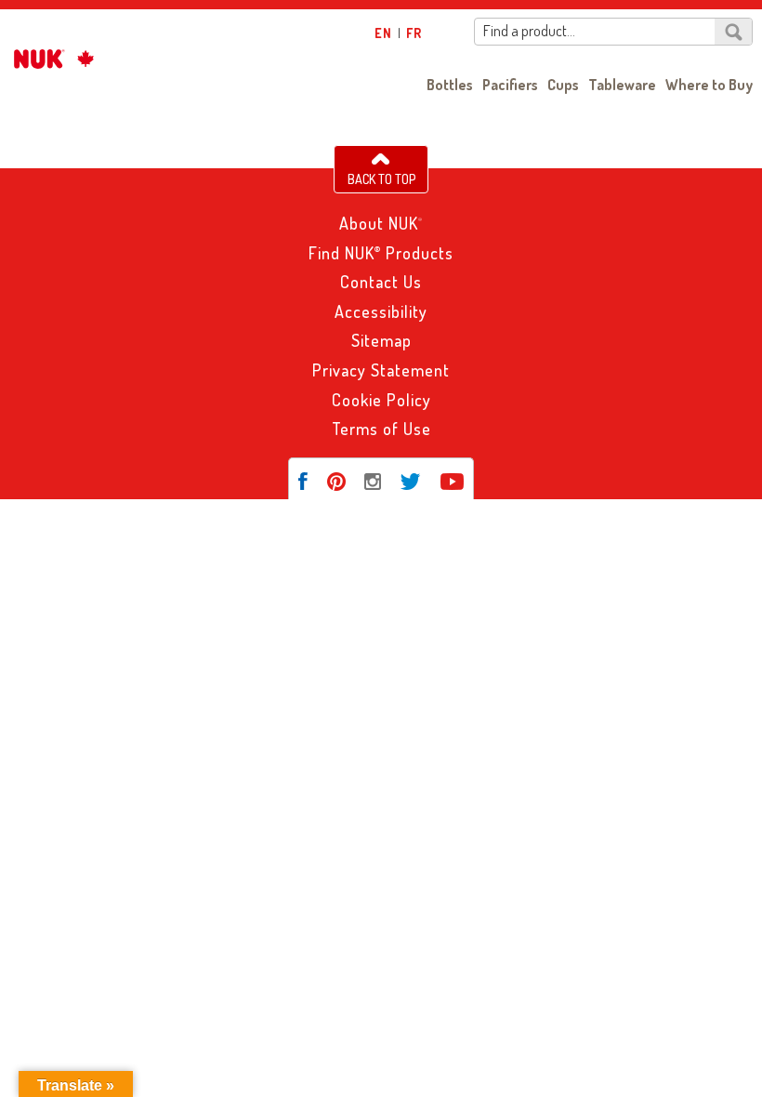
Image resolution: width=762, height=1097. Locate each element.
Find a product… (529, 31)
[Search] (733, 32)
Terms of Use (381, 428)
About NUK (381, 223)
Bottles (450, 84)
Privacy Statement (381, 370)
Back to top (381, 179)
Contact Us (381, 281)
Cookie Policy (381, 400)
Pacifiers (510, 84)
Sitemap (381, 340)
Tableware (622, 84)
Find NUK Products (381, 253)
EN (383, 33)
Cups (563, 84)
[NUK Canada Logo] (50, 59)
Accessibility (381, 311)
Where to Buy (709, 84)
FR (414, 33)
